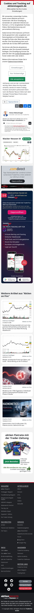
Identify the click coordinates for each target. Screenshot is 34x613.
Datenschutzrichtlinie (15, 62)
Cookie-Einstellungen (22, 54)
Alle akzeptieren (17, 79)
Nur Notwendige (17, 73)
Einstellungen (17, 67)
